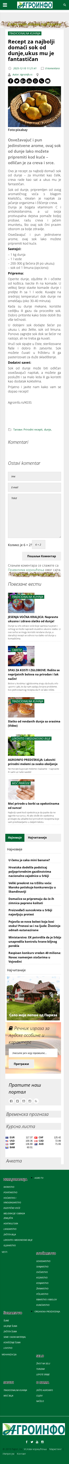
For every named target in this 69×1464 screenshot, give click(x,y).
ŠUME (6, 1320)
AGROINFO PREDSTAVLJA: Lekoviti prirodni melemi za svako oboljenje (33, 762)
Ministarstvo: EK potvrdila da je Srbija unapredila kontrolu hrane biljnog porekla (35, 941)
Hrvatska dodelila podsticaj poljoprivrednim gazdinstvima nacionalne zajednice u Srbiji (29, 871)
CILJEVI (39, 1395)
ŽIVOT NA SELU (43, 1363)
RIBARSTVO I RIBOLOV (46, 1299)
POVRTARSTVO (10, 1192)
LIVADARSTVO (10, 1229)
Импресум (8, 1453)
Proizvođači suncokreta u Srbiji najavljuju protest (30, 912)
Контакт (21, 1453)
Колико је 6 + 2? (20, 545)
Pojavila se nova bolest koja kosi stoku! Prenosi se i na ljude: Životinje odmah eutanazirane (34, 926)
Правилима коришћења (26, 570)
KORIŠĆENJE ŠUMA (12, 1342)
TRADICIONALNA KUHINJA (15, 1390)
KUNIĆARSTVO (43, 1305)
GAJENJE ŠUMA (10, 1326)
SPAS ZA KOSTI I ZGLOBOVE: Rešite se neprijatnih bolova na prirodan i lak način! (34, 674)
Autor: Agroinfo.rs (22, 74)
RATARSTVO (9, 1186)
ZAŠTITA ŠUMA (10, 1331)
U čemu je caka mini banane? (29, 860)
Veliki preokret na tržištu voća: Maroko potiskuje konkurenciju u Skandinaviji (32, 887)
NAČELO (40, 1401)
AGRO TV (38, 1177)
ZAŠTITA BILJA (10, 1234)
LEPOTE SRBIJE (43, 1374)
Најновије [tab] (15, 837)
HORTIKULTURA (11, 1223)
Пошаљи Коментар (41, 556)
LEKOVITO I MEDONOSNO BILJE (18, 1240)
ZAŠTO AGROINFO (44, 1390)
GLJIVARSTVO (10, 1245)
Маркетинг (55, 1449)
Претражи (21, 1064)
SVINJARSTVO (42, 1266)
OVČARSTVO (42, 1272)
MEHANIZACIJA (9, 1354)
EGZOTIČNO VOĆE (12, 1208)
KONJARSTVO (42, 1283)
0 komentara (52, 68)
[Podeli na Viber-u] (41, 81)
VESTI (4, 1252)
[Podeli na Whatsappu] (35, 81)
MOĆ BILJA (8, 1395)
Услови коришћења (35, 1449)
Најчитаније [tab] (37, 837)
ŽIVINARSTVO (42, 1288)
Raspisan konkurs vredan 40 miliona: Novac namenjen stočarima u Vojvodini (34, 957)
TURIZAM (40, 1369)
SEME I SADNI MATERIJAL (15, 1337)
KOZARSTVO (42, 1277)
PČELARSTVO (42, 1294)
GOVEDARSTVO (43, 1261)
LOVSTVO (8, 1347)
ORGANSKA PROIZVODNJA (47, 1311)
